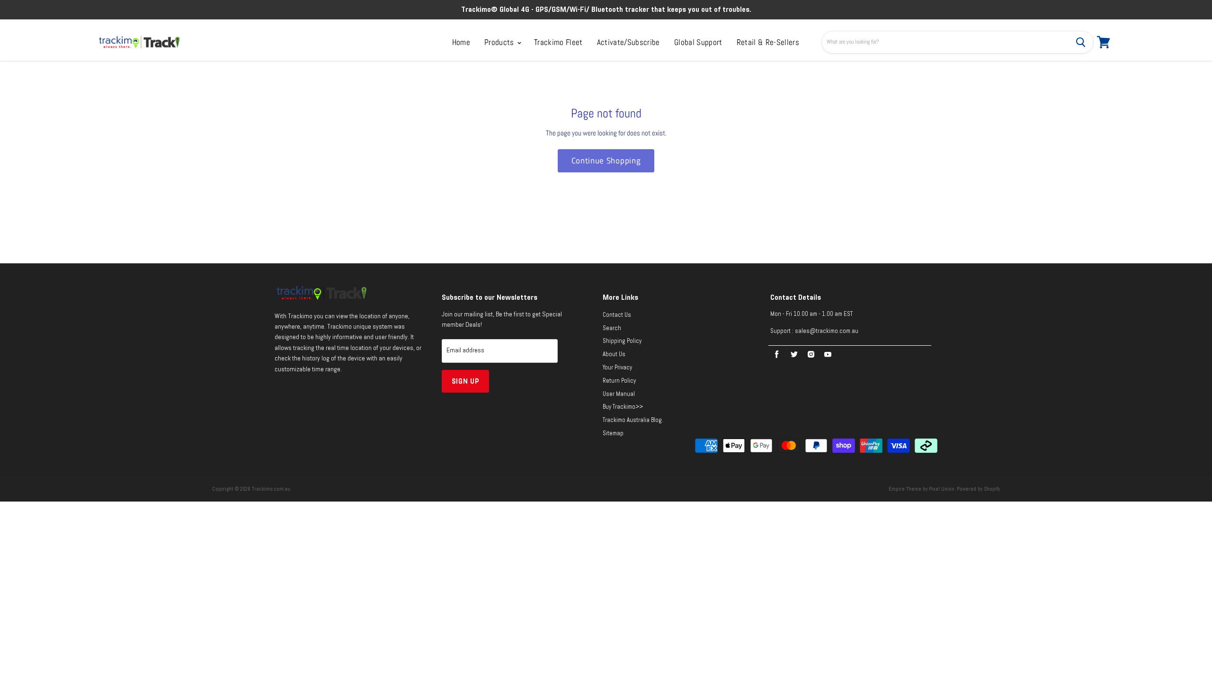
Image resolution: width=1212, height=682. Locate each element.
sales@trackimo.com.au (826, 331)
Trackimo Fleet (558, 42)
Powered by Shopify (978, 488)
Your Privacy (617, 367)
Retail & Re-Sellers (768, 42)
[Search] (1080, 42)
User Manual (619, 394)
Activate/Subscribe (628, 42)
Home (461, 42)
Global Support (698, 42)
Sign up (465, 381)
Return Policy (619, 381)
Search (612, 328)
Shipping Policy (622, 341)
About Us (614, 354)
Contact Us (617, 315)
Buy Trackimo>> (623, 407)
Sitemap (613, 433)
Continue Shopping (606, 160)
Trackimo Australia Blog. (633, 420)
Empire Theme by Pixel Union (921, 488)
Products (500, 42)
